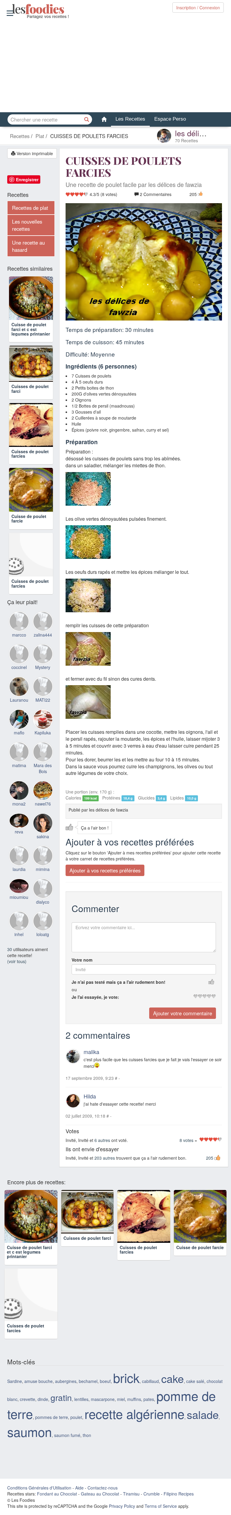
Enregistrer (27, 179)
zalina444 (43, 642)
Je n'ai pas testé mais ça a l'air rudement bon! (118, 982)
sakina (43, 844)
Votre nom (82, 960)
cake (172, 1378)
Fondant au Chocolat (57, 1494)
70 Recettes (186, 140)
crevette (27, 1399)
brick (126, 1378)
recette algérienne (134, 1414)
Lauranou (19, 708)
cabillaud (150, 1381)
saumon (29, 1432)
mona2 (19, 812)
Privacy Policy (122, 1506)
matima (19, 773)
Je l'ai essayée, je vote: (95, 997)
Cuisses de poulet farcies (30, 461)
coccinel (19, 675)
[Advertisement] (115, 66)
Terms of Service (161, 1506)
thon (87, 1435)
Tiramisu (131, 1494)
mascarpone (103, 1399)
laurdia (19, 877)
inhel (18, 942)
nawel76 (43, 812)
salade (203, 1414)
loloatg (42, 942)
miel (121, 1399)
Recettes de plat (30, 207)
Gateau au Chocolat (100, 1494)
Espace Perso (170, 119)
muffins (134, 1399)
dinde (43, 1399)
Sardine (14, 1381)
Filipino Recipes (179, 1494)
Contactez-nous (103, 1488)
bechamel (88, 1381)
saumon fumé (67, 1435)
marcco (19, 642)
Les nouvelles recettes (27, 225)
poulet (76, 1417)
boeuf (105, 1381)
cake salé (195, 1381)
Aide (79, 1488)
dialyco (42, 909)
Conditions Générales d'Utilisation (39, 1488)
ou (74, 989)
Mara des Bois (43, 776)
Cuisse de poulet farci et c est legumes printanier (30, 329)
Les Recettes (130, 119)
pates (148, 1399)
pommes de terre (51, 1417)
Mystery (42, 675)
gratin (61, 1397)
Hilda (90, 1096)
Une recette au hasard (28, 246)
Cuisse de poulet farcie (28, 526)
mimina (43, 877)
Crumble (151, 1494)
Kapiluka (43, 740)
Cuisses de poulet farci (30, 396)
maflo (19, 740)
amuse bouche (38, 1381)
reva (19, 839)
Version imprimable (34, 153)
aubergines (65, 1381)
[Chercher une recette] (87, 119)
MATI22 (42, 708)
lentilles (81, 1399)
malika (91, 1052)
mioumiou (19, 905)
